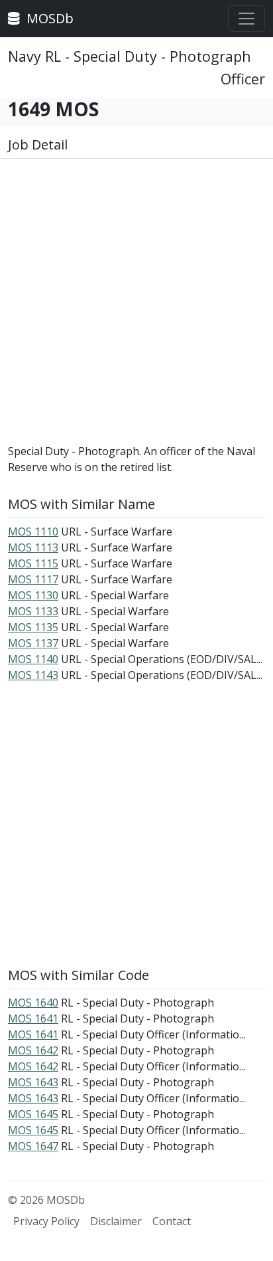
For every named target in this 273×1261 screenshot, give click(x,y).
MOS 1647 (33, 1146)
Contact (171, 1221)
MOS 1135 (33, 627)
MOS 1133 (33, 611)
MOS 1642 (33, 1050)
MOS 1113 (33, 547)
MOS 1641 (33, 1018)
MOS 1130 (33, 595)
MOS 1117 (33, 579)
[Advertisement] (136, 306)
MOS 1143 (33, 675)
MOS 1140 (33, 659)
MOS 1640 (33, 1002)
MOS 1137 (33, 643)
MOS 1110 (33, 531)
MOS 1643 (33, 1082)
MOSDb (48, 18)
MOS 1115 (33, 563)
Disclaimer (116, 1221)
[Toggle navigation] (246, 18)
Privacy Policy (46, 1221)
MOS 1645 (33, 1114)
